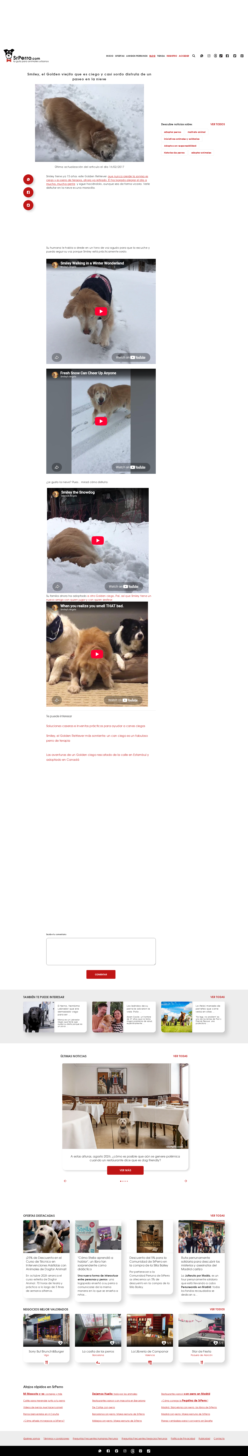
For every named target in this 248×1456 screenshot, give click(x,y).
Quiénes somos (31, 1438)
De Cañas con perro (103, 1407)
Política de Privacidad (183, 1438)
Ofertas (119, 55)
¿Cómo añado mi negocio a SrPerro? (44, 1420)
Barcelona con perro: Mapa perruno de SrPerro (118, 1414)
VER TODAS (217, 997)
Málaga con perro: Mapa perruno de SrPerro (117, 1420)
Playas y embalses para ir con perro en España (187, 1420)
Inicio (109, 55)
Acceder (184, 55)
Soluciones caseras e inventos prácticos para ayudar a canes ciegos (95, 726)
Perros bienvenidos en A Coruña (41, 1414)
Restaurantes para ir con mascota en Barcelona (118, 1400)
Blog (152, 55)
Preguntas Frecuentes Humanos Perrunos (95, 1438)
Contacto (219, 1438)
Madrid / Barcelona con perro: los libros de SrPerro (189, 1407)
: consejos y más (42, 1393)
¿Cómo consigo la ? (184, 1400)
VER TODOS (217, 124)
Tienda (161, 55)
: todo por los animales (114, 1393)
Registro (172, 55)
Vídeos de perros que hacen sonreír (43, 1407)
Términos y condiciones (56, 1438)
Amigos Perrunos (136, 55)
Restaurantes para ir (185, 1393)
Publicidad (204, 1438)
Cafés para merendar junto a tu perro (44, 1400)
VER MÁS (125, 1170)
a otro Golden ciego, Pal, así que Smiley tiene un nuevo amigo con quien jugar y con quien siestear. (98, 597)
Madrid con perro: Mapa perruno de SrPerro (185, 1414)
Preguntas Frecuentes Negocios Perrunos (144, 1438)
